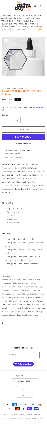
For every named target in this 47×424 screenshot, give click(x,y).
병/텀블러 (18, 21)
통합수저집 (23, 24)
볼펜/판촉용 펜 (6, 24)
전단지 (30, 26)
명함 (3, 21)
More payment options (24, 143)
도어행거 (37, 15)
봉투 (15, 24)
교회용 (9, 15)
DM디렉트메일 (6, 18)
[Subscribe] (36, 355)
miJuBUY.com (13, 414)
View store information (14, 157)
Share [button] (7, 322)
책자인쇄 (38, 26)
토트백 (10, 29)
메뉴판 (39, 18)
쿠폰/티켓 (5, 26)
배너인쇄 (10, 21)
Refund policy (38, 414)
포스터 (3, 29)
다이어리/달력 (27, 15)
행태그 (24, 29)
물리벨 (16, 18)
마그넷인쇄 (24, 18)
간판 (3, 15)
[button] (5, 6)
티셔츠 (17, 29)
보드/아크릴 (28, 21)
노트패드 (16, 15)
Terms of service (24, 418)
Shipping (4, 103)
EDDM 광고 (14, 26)
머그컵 (33, 18)
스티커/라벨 (33, 24)
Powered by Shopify (25, 414)
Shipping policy (37, 418)
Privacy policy (11, 418)
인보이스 (23, 26)
